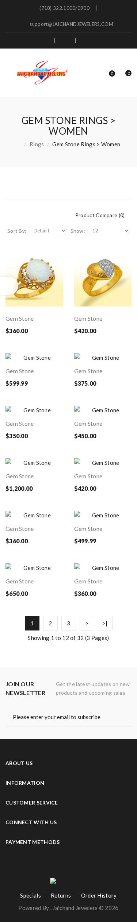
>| (105, 623)
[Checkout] (66, 40)
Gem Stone (19, 318)
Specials (30, 895)
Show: (78, 231)
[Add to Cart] (17, 302)
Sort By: (16, 231)
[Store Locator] (44, 40)
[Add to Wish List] (34, 302)
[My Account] (89, 40)
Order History (99, 895)
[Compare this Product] (51, 302)
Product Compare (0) (100, 215)
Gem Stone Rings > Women (86, 144)
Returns (61, 895)
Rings (37, 144)
